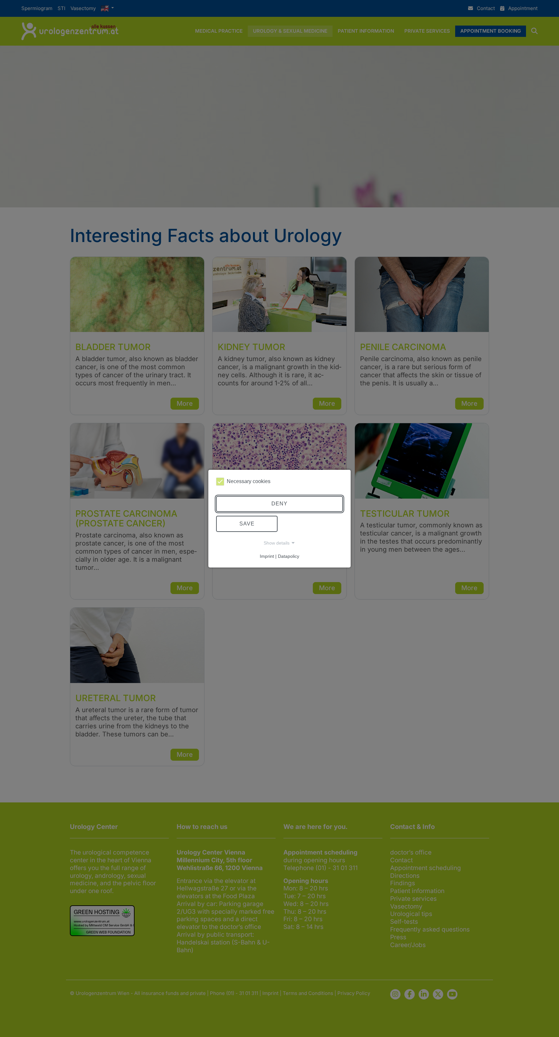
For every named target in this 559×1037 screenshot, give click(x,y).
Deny (279, 503)
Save (247, 523)
